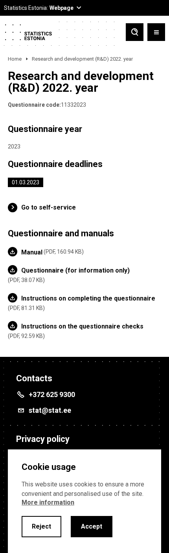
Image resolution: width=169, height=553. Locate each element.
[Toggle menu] (156, 32)
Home (15, 59)
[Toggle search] (134, 32)
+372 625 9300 (52, 394)
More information (48, 502)
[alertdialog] (84, 501)
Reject (41, 526)
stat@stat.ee (50, 410)
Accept (91, 526)
